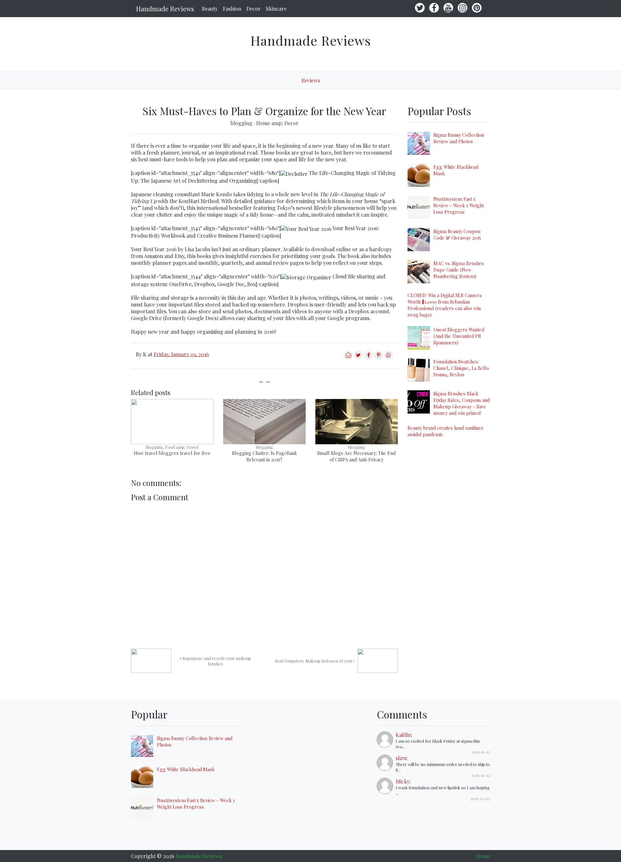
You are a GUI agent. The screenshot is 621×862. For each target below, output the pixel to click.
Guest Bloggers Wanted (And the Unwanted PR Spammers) (458, 336)
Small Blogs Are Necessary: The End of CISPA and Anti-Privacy (356, 456)
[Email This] (348, 357)
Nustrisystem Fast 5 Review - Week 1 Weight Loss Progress (458, 205)
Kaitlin (403, 734)
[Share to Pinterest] (378, 357)
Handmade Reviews (165, 8)
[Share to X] (358, 357)
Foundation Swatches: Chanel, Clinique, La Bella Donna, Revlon (461, 368)
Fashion (232, 8)
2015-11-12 (480, 752)
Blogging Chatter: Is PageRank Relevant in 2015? (264, 456)
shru (401, 758)
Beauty (210, 8)
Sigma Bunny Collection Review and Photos (458, 138)
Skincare (276, 8)
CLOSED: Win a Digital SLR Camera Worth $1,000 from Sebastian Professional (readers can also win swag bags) (445, 305)
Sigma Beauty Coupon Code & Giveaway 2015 (457, 234)
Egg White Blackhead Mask (185, 769)
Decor (253, 8)
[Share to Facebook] (368, 357)
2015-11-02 (480, 798)
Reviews (310, 80)
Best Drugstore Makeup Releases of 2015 (314, 660)
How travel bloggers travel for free (172, 453)
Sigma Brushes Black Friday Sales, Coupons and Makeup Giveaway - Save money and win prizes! (461, 403)
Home (483, 856)
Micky (402, 781)
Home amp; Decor (277, 123)
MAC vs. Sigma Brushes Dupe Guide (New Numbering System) (458, 269)
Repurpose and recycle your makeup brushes (216, 660)
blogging (242, 123)
